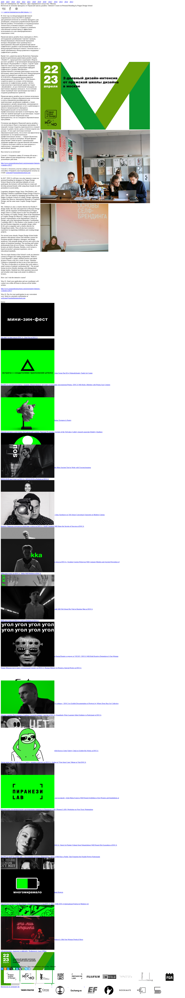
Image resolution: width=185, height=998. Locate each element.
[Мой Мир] (8, 969)
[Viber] (20, 969)
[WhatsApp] (23, 969)
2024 (13, 2)
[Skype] (26, 969)
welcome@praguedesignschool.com (18, 173)
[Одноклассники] (5, 969)
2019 (39, 2)
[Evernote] (14, 969)
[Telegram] (29, 969)
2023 (18, 2)
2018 (44, 2)
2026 (2, 2)
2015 (61, 2)
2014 (66, 2)
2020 (34, 2)
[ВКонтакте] (2, 969)
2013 (71, 2)
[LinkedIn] (17, 969)
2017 (50, 2)
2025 (8, 2)
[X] (11, 969)
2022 (23, 2)
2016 (55, 2)
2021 (29, 2)
